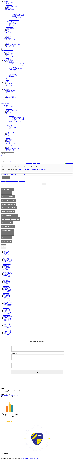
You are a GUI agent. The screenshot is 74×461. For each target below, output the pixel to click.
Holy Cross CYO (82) (7, 196)
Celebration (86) (6, 193)
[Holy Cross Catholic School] (7, 48)
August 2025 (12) (7, 264)
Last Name (14, 353)
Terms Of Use (32, 458)
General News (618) (7, 189)
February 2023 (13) (7, 298)
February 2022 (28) (7, 312)
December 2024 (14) (7, 273)
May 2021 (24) (6, 323)
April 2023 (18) (6, 296)
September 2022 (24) (7, 304)
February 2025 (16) (7, 271)
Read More (5, 177)
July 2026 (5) (6, 251)
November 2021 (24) (7, 316)
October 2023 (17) (7, 289)
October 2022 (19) (7, 303)
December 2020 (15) (7, 328)
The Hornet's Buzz (14, 181)
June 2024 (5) (6, 280)
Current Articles (29, 163)
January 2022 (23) (7, 313)
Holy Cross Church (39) (8, 200)
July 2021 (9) (6, 320)
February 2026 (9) (7, 257)
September (21, 181)
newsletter (3, 181)
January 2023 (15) (7, 300)
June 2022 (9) (6, 308)
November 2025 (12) (7, 260)
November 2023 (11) (7, 288)
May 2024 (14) (6, 281)
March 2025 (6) (6, 269)
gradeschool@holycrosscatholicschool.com (9, 395)
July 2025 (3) (6, 265)
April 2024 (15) (6, 282)
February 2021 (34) (7, 326)
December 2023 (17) (7, 287)
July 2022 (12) (6, 306)
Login (2, 102)
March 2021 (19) (6, 325)
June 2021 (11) (6, 322)
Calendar (37, 371)
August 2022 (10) (7, 305)
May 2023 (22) (6, 295)
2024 (24, 181)
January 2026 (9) (6, 258)
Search (38, 163)
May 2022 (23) (6, 309)
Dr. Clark (8, 181)
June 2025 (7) (6, 266)
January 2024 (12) (7, 286)
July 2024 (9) (6, 279)
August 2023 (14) (7, 291)
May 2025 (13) (6, 267)
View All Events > (3, 456)
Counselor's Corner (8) (8, 211)
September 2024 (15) (7, 276)
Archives (34, 163)
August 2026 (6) (6, 250)
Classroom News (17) (7, 230)
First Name (14, 345)
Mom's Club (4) (6, 237)
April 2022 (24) (6, 310)
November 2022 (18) (7, 302)
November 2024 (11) (7, 274)
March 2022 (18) (6, 311)
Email (12, 361)
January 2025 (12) (7, 272)
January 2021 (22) (7, 327)
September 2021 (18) (7, 318)
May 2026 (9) (6, 253)
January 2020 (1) (6, 334)
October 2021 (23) (7, 317)
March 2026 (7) (6, 255)
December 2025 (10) (7, 259)
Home (2, 161)
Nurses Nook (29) (6, 222)
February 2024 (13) (7, 284)
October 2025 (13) (7, 261)
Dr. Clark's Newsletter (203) (9, 215)
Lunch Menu (37, 366)
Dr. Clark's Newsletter (41, 169)
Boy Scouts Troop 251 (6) (8, 207)
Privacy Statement (24, 458)
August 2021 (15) (7, 319)
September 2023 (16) (7, 290)
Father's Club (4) (6, 241)
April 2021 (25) (6, 324)
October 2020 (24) (7, 331)
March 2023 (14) (6, 297)
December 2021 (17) (7, 315)
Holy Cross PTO (31, 169)
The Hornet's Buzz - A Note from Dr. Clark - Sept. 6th (19, 166)
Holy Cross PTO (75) (7, 233)
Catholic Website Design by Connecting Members (11, 459)
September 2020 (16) (7, 332)
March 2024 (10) (6, 283)
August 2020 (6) (6, 333)
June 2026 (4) (6, 252)
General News (22, 169)
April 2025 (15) (6, 268)
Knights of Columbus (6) (8, 204)
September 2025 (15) (7, 262)
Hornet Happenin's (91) (8, 226)
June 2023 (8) (6, 294)
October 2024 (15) (7, 275)
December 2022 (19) (7, 301)
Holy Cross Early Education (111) (10, 219)
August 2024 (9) (6, 278)
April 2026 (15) (6, 254)
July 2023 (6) (6, 293)
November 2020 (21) (7, 330)
